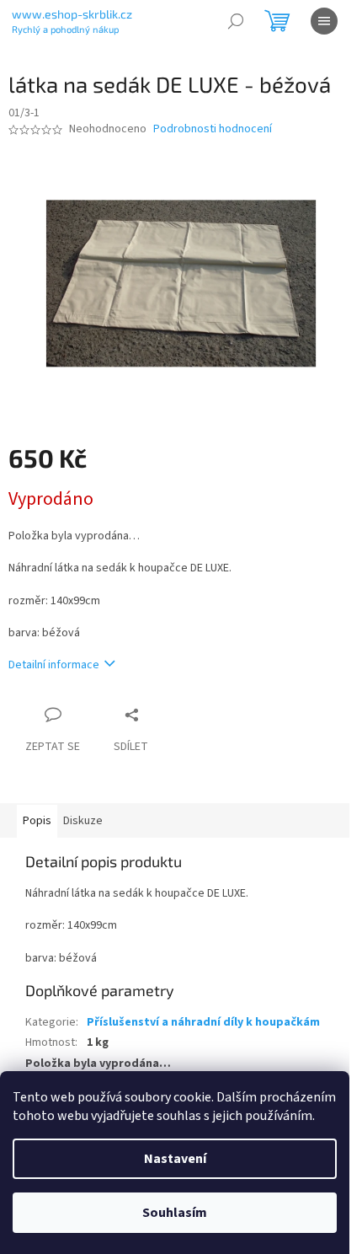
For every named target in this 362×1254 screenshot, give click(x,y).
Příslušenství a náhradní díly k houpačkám (203, 1022)
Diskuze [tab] (83, 820)
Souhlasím (174, 1212)
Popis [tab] (37, 820)
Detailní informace (53, 664)
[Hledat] (236, 21)
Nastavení (175, 1159)
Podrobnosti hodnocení (212, 129)
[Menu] (324, 21)
